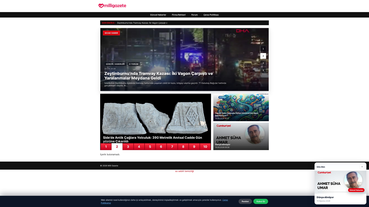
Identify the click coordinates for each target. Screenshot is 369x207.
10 (205, 146)
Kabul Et (261, 201)
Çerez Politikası (211, 15)
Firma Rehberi (179, 15)
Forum (194, 15)
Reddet (245, 201)
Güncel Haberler (158, 15)
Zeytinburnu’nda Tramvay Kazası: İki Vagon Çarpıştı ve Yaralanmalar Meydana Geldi (156, 23)
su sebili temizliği (184, 171)
